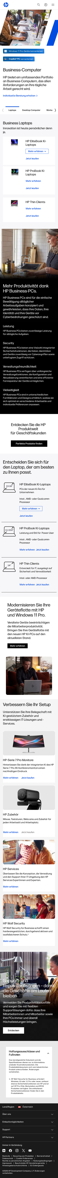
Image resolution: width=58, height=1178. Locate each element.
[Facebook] (10, 1150)
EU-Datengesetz (37, 1165)
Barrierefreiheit (43, 1156)
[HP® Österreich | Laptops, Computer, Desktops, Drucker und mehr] (6, 4)
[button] (29, 1053)
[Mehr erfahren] (29, 210)
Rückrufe (6, 1156)
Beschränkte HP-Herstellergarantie (30, 1163)
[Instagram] (16, 1150)
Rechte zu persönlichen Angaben (16, 1161)
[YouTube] (30, 1150)
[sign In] (45, 4)
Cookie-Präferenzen (24, 1158)
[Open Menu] (53, 4)
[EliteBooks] (37, 501)
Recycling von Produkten (23, 1156)
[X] (23, 1150)
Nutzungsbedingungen (42, 1161)
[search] (38, 4)
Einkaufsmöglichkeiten (13, 1122)
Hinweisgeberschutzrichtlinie (14, 1165)
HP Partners (8, 1137)
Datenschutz (7, 1158)
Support (6, 1129)
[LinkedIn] (3, 1150)
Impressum (7, 1163)
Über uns (6, 1114)
